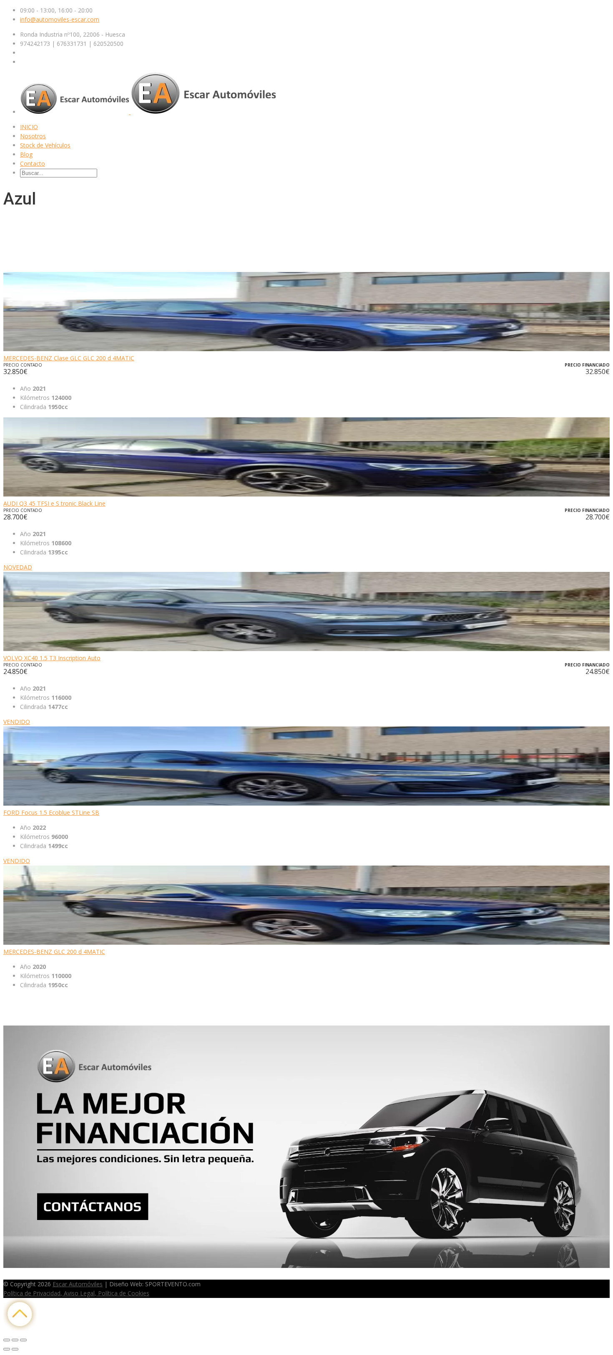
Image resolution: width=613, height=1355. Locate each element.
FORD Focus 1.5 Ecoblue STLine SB (51, 812)
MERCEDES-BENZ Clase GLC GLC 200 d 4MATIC (68, 358)
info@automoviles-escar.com (59, 19)
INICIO (29, 127)
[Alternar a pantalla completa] (15, 1340)
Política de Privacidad (31, 1293)
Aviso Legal (78, 1293)
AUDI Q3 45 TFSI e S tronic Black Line (54, 503)
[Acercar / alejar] (23, 1340)
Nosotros (33, 136)
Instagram (45, 1275)
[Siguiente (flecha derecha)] (15, 1349)
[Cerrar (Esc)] (6, 1340)
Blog (26, 154)
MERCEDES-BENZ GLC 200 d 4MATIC (54, 952)
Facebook (16, 1275)
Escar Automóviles (78, 1284)
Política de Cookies (122, 1293)
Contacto (32, 163)
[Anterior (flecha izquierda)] (6, 1349)
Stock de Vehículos (45, 145)
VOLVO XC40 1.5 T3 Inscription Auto (51, 658)
